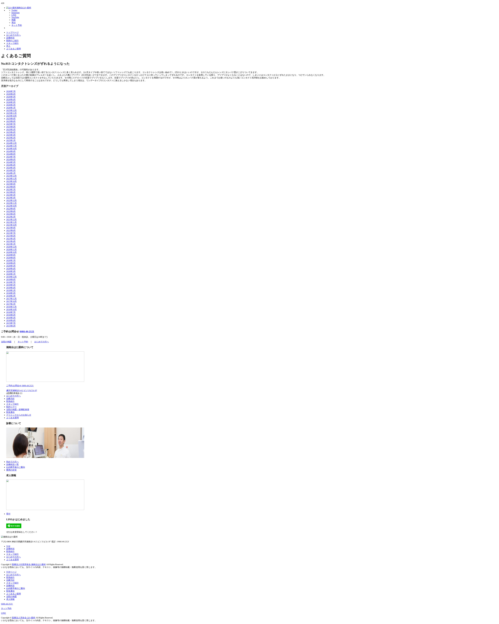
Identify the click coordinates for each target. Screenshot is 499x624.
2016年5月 (11, 318)
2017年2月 (11, 304)
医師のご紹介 (12, 40)
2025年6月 (11, 127)
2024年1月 (11, 173)
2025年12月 (11, 110)
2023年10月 (11, 181)
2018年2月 (11, 296)
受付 (8, 514)
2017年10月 (11, 301)
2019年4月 (11, 288)
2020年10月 (11, 252)
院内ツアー (11, 407)
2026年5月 (11, 97)
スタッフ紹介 (12, 43)
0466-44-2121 (27, 331)
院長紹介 (10, 401)
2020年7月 (11, 260)
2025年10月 (11, 116)
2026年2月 (11, 105)
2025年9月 (11, 119)
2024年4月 (11, 165)
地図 (13, 20)
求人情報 (10, 599)
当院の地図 (6, 342)
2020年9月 (11, 255)
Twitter (14, 10)
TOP (8, 546)
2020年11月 (11, 249)
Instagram (15, 13)
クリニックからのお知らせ (18, 415)
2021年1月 (11, 244)
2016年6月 (11, 315)
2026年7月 (11, 91)
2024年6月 (11, 159)
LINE (13, 15)
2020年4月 (11, 269)
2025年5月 (11, 129)
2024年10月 (11, 149)
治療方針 (10, 399)
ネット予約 (16, 25)
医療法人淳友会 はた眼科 (23, 618)
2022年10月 (11, 206)
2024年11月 (11, 146)
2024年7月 (11, 157)
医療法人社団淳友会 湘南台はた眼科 (29, 564)
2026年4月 (11, 99)
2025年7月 (11, 124)
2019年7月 (11, 282)
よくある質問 (12, 418)
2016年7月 (11, 312)
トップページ (12, 32)
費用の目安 (11, 470)
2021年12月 (11, 219)
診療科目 (10, 38)
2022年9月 (11, 209)
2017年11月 (11, 299)
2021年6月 (11, 236)
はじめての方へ (13, 35)
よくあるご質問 (13, 49)
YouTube (15, 17)
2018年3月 (11, 293)
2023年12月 (11, 176)
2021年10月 (11, 225)
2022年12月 (11, 200)
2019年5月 (11, 285)
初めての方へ (12, 462)
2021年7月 (11, 233)
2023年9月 (11, 184)
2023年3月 (11, 198)
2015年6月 (11, 326)
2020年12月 (11, 247)
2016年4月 (11, 320)
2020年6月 (11, 263)
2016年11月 (11, 307)
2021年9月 (11, 228)
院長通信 (10, 412)
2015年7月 (11, 323)
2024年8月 (11, 154)
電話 (13, 22)
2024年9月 (11, 151)
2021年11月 (11, 222)
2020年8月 (11, 258)
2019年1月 (11, 290)
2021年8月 (11, 230)
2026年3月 (11, 102)
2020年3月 (11, 271)
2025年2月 (11, 138)
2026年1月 (11, 108)
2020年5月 (11, 266)
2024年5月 (11, 162)
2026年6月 (11, 94)
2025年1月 (11, 140)
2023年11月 (11, 179)
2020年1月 (11, 274)
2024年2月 (11, 170)
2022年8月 (11, 211)
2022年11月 (11, 203)
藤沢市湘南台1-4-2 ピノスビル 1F (21, 390)
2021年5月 (11, 239)
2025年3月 (11, 135)
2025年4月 (11, 132)
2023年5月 (11, 195)
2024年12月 (11, 143)
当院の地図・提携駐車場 (17, 409)
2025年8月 (11, 121)
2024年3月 (11, 168)
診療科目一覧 (12, 464)
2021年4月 (11, 241)
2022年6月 (11, 214)
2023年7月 (11, 189)
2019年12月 (11, 277)
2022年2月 (11, 217)
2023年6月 (11, 192)
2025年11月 (11, 113)
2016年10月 (11, 309)
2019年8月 (11, 279)
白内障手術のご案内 (15, 467)
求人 (8, 46)
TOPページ (11, 572)
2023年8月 (11, 187)
